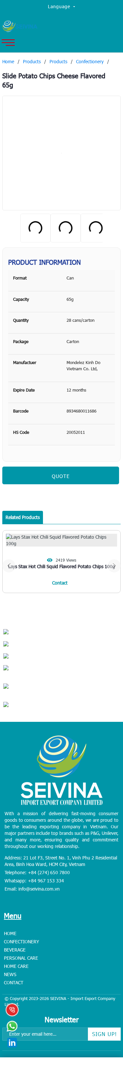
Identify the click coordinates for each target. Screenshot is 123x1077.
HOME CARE (16, 966)
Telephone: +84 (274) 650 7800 (37, 872)
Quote (61, 476)
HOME (10, 933)
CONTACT (13, 982)
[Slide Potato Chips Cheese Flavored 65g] (61, 153)
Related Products (23, 517)
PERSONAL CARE (21, 958)
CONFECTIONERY (21, 941)
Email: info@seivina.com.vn (32, 889)
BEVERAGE (15, 950)
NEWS (10, 974)
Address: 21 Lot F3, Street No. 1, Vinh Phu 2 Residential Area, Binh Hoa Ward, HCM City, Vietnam (61, 861)
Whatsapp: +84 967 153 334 (34, 880)
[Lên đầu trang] (103, 1031)
